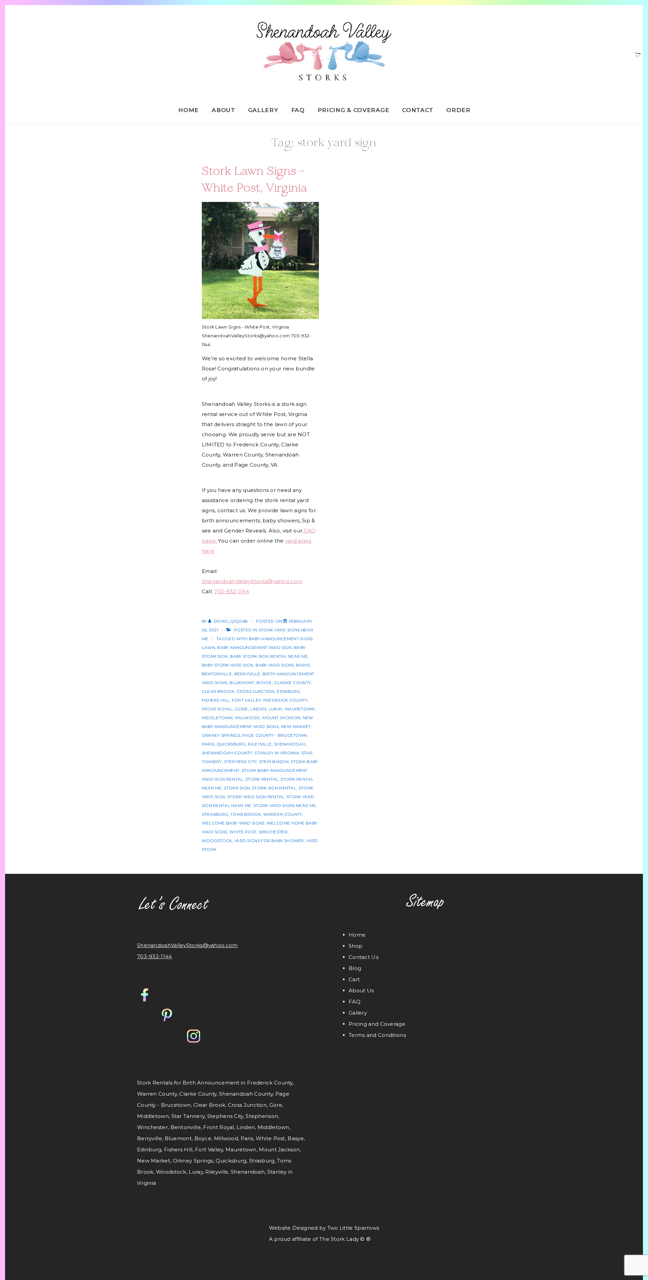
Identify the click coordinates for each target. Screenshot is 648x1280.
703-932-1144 (231, 591)
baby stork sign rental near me (269, 656)
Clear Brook (218, 691)
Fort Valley (246, 700)
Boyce (264, 682)
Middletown (217, 717)
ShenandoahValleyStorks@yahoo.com (252, 581)
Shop (355, 946)
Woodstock (217, 840)
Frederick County (285, 700)
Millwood (247, 717)
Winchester (273, 831)
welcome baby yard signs (233, 823)
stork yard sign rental (256, 796)
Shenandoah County (227, 752)
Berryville (247, 673)
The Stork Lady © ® (345, 1239)
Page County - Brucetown (274, 735)
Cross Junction (256, 691)
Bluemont (242, 682)
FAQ (298, 110)
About (223, 110)
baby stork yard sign (227, 665)
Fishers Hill (216, 700)
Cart (354, 979)
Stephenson (274, 761)
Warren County (282, 814)
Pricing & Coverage (353, 110)
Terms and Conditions (377, 1035)
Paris (208, 744)
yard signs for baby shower (269, 840)
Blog (355, 968)
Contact (417, 110)
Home (188, 110)
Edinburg (288, 691)
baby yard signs (274, 665)
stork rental (261, 779)
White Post (243, 831)
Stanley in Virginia (276, 752)
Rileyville (260, 744)
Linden (258, 708)
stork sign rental (274, 787)
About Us (361, 990)
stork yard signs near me (284, 805)
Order (458, 110)
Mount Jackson (281, 717)
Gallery (263, 110)
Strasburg (215, 814)
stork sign (237, 787)
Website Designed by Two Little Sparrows (324, 1228)
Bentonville (217, 673)
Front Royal (217, 708)
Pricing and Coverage (377, 1024)
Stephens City (240, 761)
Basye (303, 665)
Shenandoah (289, 744)
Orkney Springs (221, 735)
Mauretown (300, 708)
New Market (296, 726)
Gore (241, 708)
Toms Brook (246, 814)
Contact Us (363, 957)
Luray (276, 708)
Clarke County (292, 682)
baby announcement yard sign (254, 647)
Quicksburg (231, 744)
